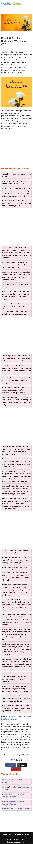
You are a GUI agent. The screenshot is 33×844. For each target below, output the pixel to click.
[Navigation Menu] (30, 3)
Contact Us (6, 834)
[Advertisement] (16, 149)
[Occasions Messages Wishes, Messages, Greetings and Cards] (11, 3)
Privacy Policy (17, 834)
